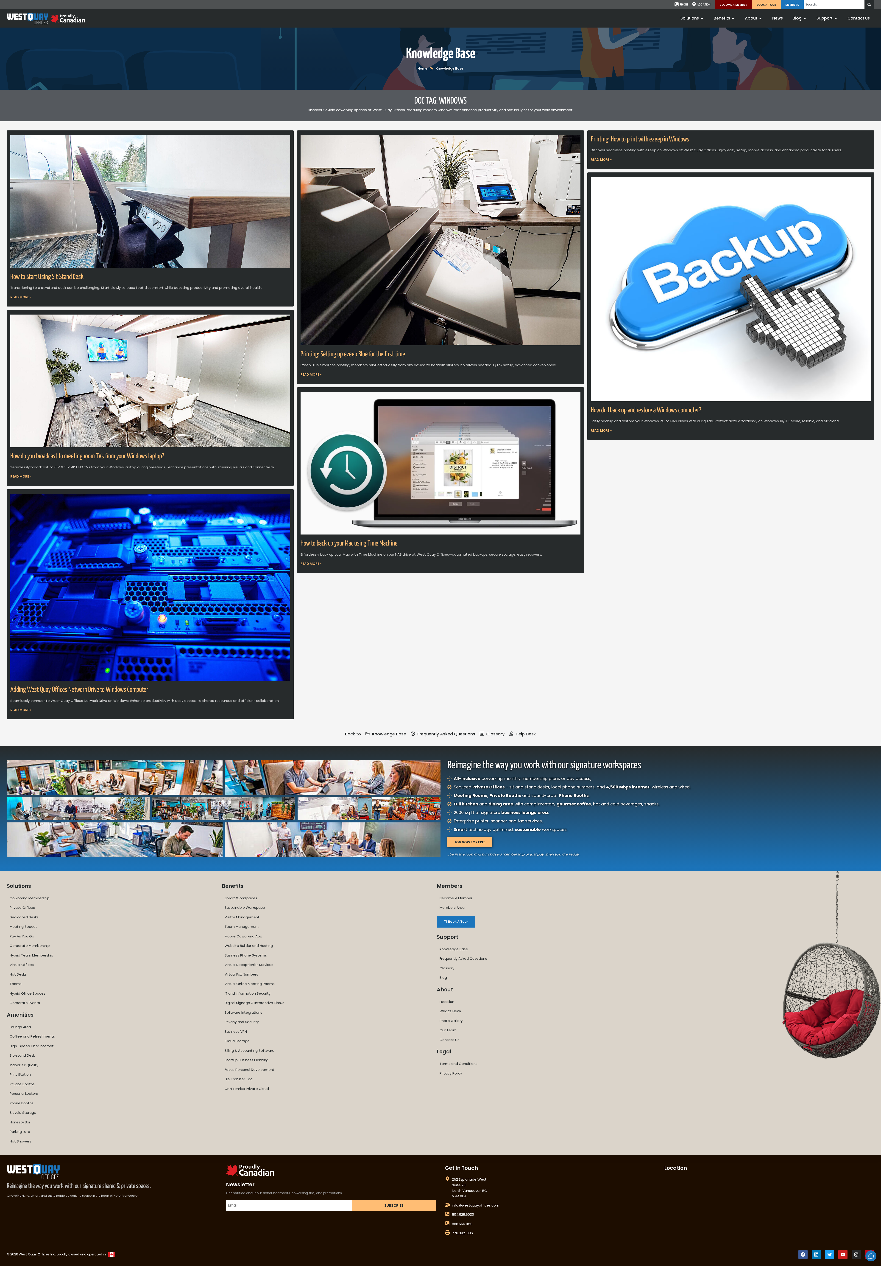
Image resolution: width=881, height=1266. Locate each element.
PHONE (684, 4)
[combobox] (834, 4)
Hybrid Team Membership (31, 955)
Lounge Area (20, 1026)
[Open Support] (836, 18)
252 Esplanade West (469, 1179)
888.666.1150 (462, 1223)
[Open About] (760, 18)
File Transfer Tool (239, 1079)
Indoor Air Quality (24, 1065)
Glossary (447, 968)
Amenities (20, 1014)
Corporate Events (25, 1002)
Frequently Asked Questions (463, 958)
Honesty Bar (20, 1122)
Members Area (452, 907)
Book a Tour (766, 5)
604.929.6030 (463, 1214)
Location (447, 1001)
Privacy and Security (242, 1021)
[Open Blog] (805, 18)
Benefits (232, 886)
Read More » (20, 297)
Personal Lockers (24, 1093)
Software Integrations (243, 1012)
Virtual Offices (22, 964)
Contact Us (449, 1039)
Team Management (242, 926)
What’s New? (451, 1011)
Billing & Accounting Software (249, 1050)
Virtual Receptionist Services (249, 964)
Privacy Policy (451, 1073)
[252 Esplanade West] (447, 1178)
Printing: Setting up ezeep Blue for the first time (353, 354)
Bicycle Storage (23, 1112)
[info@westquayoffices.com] (447, 1204)
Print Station (20, 1074)
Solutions (19, 886)
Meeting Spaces (23, 926)
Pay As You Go (22, 936)
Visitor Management (242, 917)
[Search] (869, 4)
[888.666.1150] (447, 1223)
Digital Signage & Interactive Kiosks (254, 1002)
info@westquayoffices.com (475, 1205)
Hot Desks (18, 974)
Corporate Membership (30, 945)
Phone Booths (21, 1103)
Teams (16, 983)
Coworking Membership (30, 898)
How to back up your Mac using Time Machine (349, 543)
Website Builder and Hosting (249, 945)
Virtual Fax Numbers (241, 974)
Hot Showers (20, 1141)
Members (792, 5)
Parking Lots (20, 1131)
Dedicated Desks (24, 917)
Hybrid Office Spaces (27, 993)
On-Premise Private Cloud (247, 1088)
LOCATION (704, 4)
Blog (443, 977)
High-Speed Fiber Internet (32, 1046)
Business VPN (236, 1031)
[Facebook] (803, 1254)
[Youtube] (843, 1254)
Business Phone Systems (246, 955)
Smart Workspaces (241, 898)
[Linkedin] (816, 1254)
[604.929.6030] (447, 1214)
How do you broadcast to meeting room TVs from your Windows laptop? (87, 456)
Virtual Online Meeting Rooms (250, 983)
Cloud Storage (237, 1040)
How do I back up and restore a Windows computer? (646, 410)
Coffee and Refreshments (32, 1036)
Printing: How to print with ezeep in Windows (640, 139)
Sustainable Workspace (245, 907)
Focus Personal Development (249, 1069)
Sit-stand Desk (22, 1055)
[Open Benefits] (733, 18)
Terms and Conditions (458, 1063)
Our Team (448, 1030)
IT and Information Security (247, 993)
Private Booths (22, 1084)
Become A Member (733, 5)
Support (447, 937)
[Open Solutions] (702, 18)
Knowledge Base (440, 54)
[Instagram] (856, 1254)
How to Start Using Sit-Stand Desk (46, 276)
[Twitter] (829, 1254)
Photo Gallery (451, 1020)
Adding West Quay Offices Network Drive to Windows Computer (79, 689)
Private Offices (22, 907)
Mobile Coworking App (243, 936)
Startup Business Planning (246, 1060)
